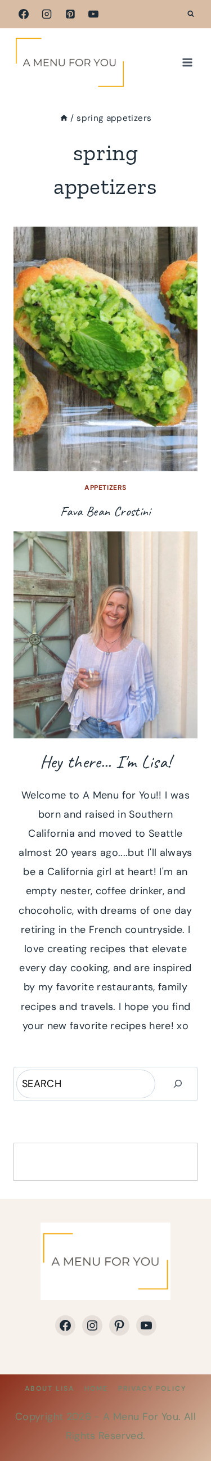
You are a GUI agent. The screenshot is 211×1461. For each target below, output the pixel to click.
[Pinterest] (70, 14)
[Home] (64, 118)
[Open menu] (187, 62)
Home (96, 1388)
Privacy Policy (152, 1388)
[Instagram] (47, 14)
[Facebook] (24, 14)
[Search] (178, 1084)
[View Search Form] (190, 14)
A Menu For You (140, 1416)
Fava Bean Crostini (105, 511)
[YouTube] (93, 14)
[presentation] (105, 349)
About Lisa (49, 1388)
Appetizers (105, 487)
